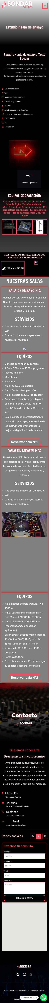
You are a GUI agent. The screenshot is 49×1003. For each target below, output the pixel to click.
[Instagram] (44, 836)
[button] (24, 442)
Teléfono (7, 861)
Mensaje (7, 881)
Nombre (7, 852)
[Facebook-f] (38, 836)
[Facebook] (18, 974)
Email (6, 871)
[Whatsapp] (32, 836)
